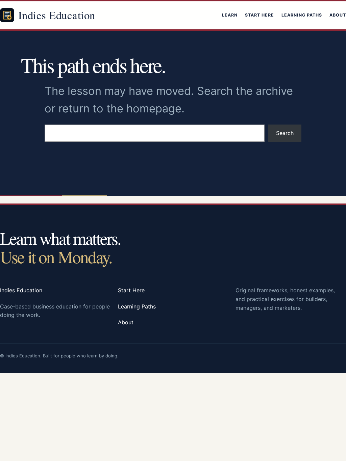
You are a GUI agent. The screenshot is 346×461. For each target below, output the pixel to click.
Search (285, 133)
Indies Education (56, 14)
